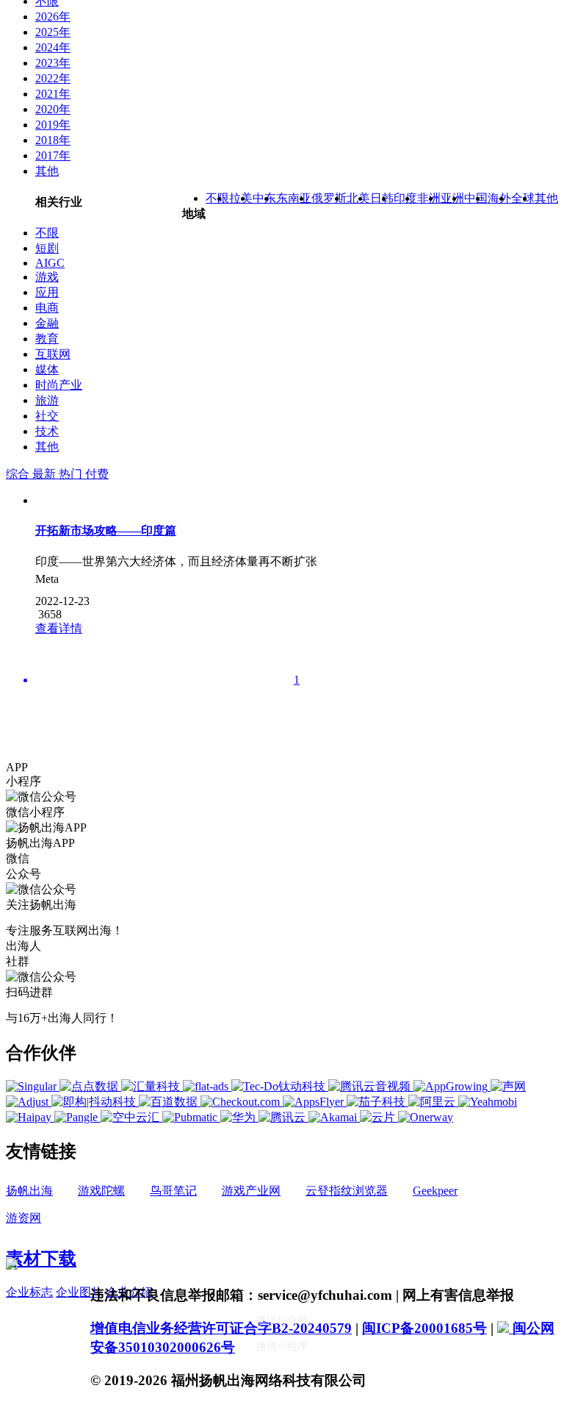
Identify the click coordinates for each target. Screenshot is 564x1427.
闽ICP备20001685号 (424, 1328)
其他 (47, 171)
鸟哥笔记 (173, 1190)
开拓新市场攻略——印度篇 (105, 530)
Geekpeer (435, 1190)
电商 (47, 307)
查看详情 (58, 628)
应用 (47, 292)
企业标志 (29, 1292)
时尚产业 (58, 385)
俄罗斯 (329, 198)
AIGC (50, 263)
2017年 (52, 155)
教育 (47, 338)
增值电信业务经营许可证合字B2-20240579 (221, 1328)
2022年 (52, 78)
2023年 (52, 63)
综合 (19, 474)
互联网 (52, 354)
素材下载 (41, 1258)
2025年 (52, 32)
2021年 (52, 93)
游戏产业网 (251, 1190)
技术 (47, 431)
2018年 (52, 140)
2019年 (52, 124)
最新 (45, 474)
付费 (97, 474)
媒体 (47, 369)
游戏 (47, 277)
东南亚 (293, 198)
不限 (47, 232)
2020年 (52, 109)
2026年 (52, 16)
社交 (47, 415)
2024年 (52, 47)
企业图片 (79, 1292)
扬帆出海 (29, 1190)
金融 (47, 323)
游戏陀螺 (101, 1190)
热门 (72, 474)
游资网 (23, 1218)
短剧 (47, 248)
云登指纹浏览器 (347, 1190)
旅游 (47, 400)
